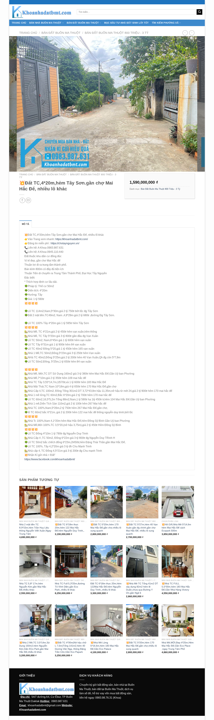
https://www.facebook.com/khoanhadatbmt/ (49, 459)
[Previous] (17, 103)
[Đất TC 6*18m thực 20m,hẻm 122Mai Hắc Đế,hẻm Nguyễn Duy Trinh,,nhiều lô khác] (106, 561)
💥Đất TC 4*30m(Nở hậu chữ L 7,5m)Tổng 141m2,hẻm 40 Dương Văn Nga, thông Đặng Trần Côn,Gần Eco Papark (70, 647)
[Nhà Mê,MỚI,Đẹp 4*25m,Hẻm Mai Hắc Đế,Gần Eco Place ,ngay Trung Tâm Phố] (178, 620)
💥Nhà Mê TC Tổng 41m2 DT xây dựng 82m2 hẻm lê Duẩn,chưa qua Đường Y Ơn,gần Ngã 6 (142, 588)
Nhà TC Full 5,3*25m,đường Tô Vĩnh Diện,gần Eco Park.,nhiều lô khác (70, 586)
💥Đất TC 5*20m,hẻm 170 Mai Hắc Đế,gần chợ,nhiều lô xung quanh (105, 527)
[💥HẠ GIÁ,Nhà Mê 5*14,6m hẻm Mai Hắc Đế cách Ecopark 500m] (178, 502)
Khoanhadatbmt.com (32, 709)
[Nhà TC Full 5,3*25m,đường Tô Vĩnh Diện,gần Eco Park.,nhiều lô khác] (71, 561)
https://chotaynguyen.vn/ (65, 243)
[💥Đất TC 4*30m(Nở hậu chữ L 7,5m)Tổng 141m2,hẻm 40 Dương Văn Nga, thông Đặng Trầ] (71, 620)
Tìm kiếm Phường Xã (165, 22)
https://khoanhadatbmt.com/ (71, 239)
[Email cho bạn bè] (28, 200)
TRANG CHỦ (19, 22)
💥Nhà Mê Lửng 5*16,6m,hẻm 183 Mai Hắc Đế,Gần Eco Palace (104, 645)
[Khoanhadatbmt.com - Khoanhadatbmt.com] (42, 11)
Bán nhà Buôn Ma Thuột (45, 22)
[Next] (197, 103)
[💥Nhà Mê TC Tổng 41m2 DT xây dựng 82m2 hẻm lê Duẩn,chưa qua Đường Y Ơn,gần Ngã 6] (142, 561)
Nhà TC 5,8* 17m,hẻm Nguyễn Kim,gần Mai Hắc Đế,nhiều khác (32, 586)
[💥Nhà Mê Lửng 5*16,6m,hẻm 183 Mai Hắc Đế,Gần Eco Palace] (106, 620)
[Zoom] (193, 167)
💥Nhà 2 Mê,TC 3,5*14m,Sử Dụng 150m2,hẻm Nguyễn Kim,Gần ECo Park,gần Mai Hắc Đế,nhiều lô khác (34, 647)
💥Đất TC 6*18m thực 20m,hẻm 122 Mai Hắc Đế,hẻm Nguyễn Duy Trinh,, (69, 527)
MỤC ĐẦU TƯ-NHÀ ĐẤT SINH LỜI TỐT (126, 22)
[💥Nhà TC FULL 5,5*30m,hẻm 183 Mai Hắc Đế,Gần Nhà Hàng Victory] (178, 561)
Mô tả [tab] (25, 224)
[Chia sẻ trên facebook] (22, 200)
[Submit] (199, 12)
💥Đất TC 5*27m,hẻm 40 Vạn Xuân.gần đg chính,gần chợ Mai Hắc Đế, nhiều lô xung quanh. (142, 529)
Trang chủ (28, 32)
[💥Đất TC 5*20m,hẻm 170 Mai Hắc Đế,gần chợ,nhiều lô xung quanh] (106, 502)
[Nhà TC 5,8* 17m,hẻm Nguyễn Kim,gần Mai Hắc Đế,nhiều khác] (35, 561)
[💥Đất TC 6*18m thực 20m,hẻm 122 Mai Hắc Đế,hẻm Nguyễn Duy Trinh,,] (71, 502)
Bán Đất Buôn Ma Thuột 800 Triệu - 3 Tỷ (116, 32)
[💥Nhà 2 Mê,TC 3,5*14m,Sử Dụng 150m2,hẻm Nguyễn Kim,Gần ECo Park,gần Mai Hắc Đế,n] (35, 620)
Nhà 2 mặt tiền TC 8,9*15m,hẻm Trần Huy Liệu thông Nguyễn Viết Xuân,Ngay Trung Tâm (35, 529)
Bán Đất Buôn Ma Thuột (83, 22)
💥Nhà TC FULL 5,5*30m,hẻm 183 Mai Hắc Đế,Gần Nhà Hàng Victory (176, 586)
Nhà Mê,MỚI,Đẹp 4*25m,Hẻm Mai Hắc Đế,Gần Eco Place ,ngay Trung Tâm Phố (178, 645)
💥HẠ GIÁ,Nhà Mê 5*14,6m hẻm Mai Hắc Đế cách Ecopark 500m (176, 527)
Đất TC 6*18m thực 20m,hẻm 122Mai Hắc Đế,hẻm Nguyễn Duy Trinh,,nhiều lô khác (106, 586)
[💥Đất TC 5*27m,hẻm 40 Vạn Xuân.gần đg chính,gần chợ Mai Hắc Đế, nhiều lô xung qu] (142, 502)
